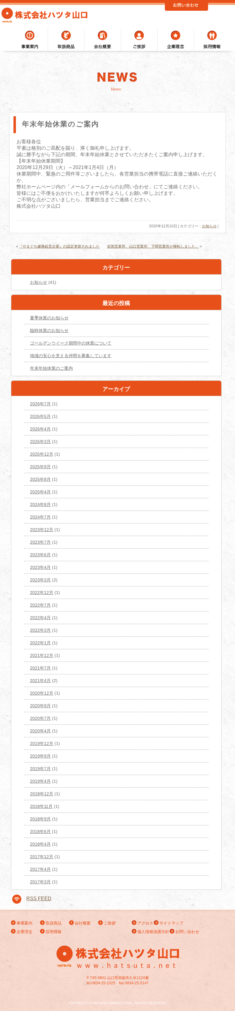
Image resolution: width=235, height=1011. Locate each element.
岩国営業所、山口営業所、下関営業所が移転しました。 (153, 246)
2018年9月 (40, 818)
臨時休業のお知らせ (49, 330)
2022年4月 (40, 617)
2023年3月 (40, 579)
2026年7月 (40, 403)
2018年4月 (40, 844)
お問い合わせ (187, 931)
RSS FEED (38, 898)
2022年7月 (40, 605)
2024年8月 (40, 504)
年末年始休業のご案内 (51, 368)
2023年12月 (41, 529)
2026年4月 (40, 428)
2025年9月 (40, 466)
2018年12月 (41, 793)
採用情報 (54, 931)
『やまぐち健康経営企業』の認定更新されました (59, 246)
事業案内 (24, 923)
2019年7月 (40, 768)
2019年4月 (40, 781)
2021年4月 (40, 680)
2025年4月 (40, 491)
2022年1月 (40, 642)
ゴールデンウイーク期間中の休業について (70, 343)
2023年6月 (40, 554)
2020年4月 (40, 730)
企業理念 (24, 931)
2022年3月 (40, 630)
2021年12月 (41, 655)
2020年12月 (41, 693)
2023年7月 (40, 542)
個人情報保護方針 (153, 931)
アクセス (145, 923)
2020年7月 (40, 718)
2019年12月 (41, 743)
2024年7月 (40, 517)
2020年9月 (40, 705)
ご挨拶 (112, 923)
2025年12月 (41, 454)
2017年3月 (40, 881)
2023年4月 (40, 567)
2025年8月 (40, 479)
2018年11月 (41, 806)
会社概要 (83, 923)
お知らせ (209, 226)
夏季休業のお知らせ (49, 317)
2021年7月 (40, 668)
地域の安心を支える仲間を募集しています (70, 355)
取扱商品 (54, 923)
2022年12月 (41, 592)
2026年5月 (40, 416)
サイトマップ (171, 923)
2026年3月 (40, 441)
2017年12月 (41, 856)
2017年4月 (40, 869)
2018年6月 (40, 831)
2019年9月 (40, 756)
